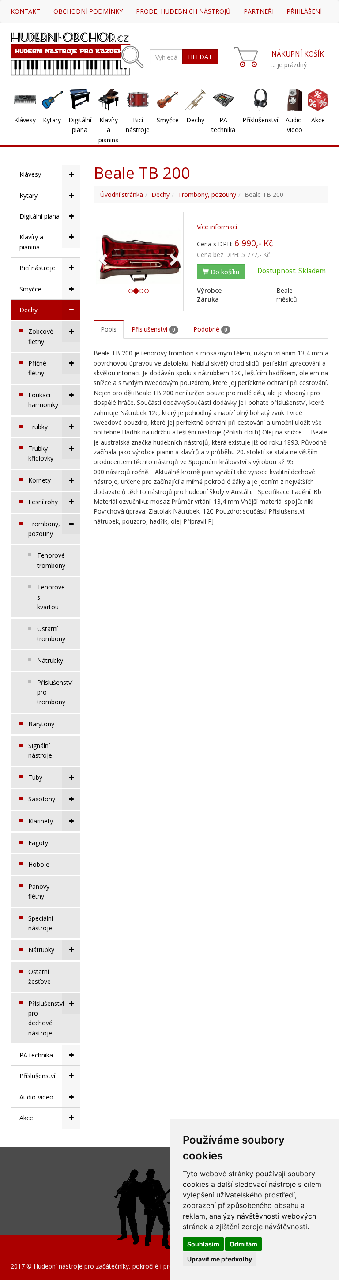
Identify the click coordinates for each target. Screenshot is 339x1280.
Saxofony (41, 799)
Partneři (259, 11)
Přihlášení (304, 11)
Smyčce (168, 120)
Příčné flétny (37, 368)
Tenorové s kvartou (51, 597)
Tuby (35, 777)
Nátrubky (50, 660)
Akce (318, 120)
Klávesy (25, 120)
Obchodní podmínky (88, 11)
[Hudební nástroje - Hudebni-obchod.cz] (71, 53)
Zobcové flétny (40, 336)
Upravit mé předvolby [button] (219, 1259)
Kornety (39, 480)
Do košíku (224, 272)
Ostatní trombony (51, 633)
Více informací (217, 227)
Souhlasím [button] (203, 1244)
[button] (102, 257)
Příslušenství (260, 120)
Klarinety (40, 821)
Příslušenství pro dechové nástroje (46, 1018)
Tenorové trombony (51, 560)
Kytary (52, 120)
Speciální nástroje (40, 923)
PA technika (223, 125)
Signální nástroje (40, 750)
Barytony (41, 724)
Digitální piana (79, 125)
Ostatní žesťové (39, 976)
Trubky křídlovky (40, 453)
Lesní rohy (43, 502)
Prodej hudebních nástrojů (183, 11)
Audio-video (295, 125)
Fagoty (38, 842)
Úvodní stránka (121, 194)
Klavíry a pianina (108, 130)
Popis (109, 329)
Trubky (38, 427)
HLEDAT (200, 57)
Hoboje (38, 864)
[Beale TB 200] (138, 257)
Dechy (195, 120)
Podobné (210, 329)
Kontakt (25, 11)
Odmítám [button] (243, 1244)
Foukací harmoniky (43, 400)
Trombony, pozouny (44, 529)
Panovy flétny (38, 891)
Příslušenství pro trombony (55, 692)
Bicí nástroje (138, 125)
